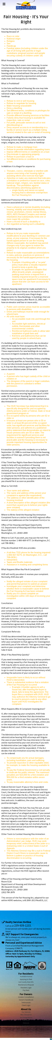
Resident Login (26, 987)
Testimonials (26, 1002)
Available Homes (26, 976)
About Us (26, 1009)
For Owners (26, 994)
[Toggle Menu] (4, 4)
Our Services (26, 1012)
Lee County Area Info (26, 982)
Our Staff (26, 1020)
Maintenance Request (26, 985)
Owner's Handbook (26, 1000)
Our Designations (26, 1017)
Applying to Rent (26, 979)
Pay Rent (26, 990)
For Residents (26, 973)
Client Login (26, 1005)
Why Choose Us (26, 1015)
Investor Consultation (26, 997)
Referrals (26, 1023)
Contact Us (26, 1026)
